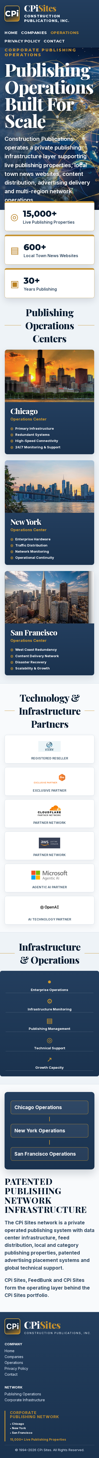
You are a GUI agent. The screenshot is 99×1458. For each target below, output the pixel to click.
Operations (65, 32)
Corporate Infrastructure (25, 1400)
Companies (34, 32)
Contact (54, 41)
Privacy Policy (22, 41)
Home (11, 32)
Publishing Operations (23, 1394)
